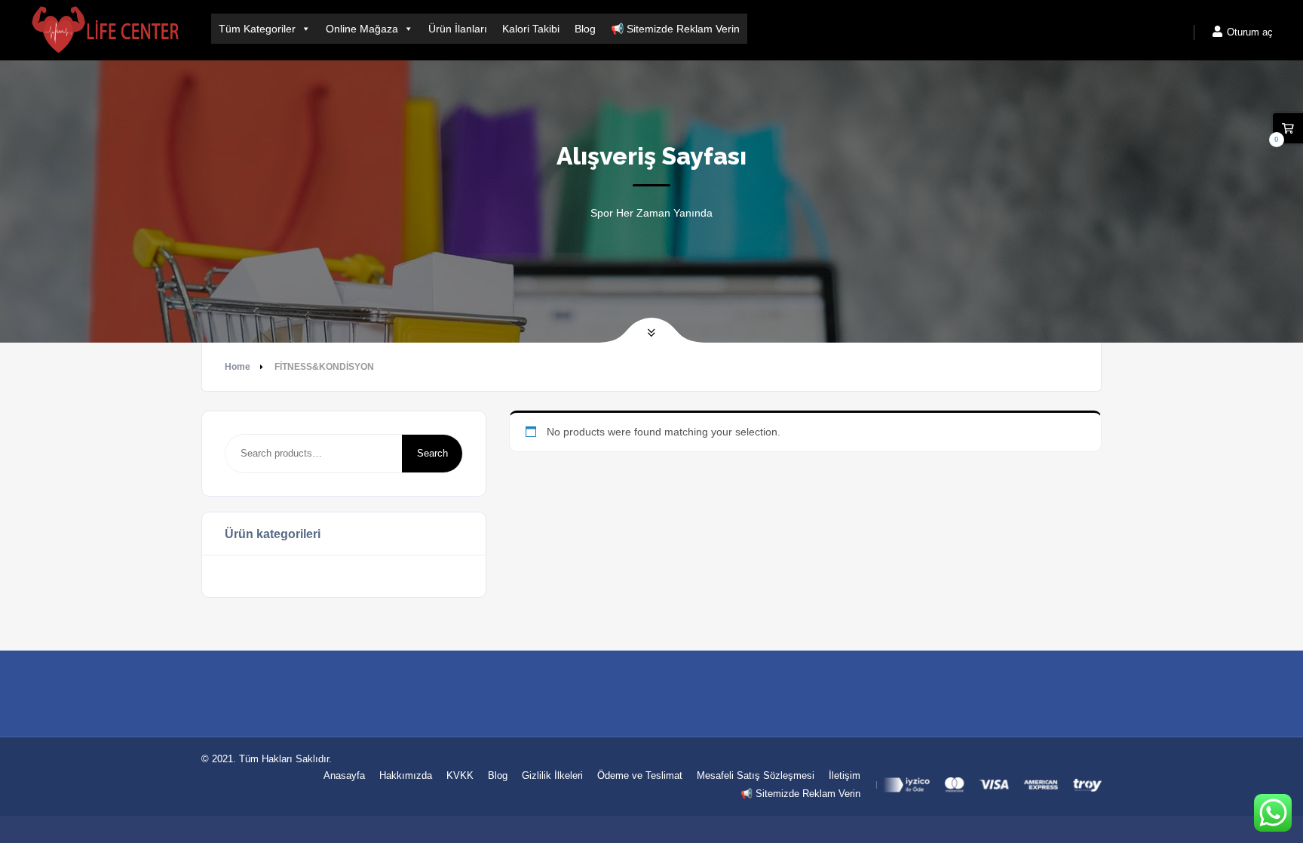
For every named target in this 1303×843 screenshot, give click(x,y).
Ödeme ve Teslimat (639, 775)
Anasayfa (344, 775)
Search (432, 453)
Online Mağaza (362, 29)
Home (237, 367)
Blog (585, 29)
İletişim (844, 775)
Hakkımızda (405, 775)
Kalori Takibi (531, 29)
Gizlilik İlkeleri (552, 775)
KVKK (460, 775)
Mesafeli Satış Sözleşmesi (755, 775)
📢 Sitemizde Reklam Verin (675, 29)
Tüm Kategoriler (257, 29)
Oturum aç (1248, 32)
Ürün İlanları (457, 29)
